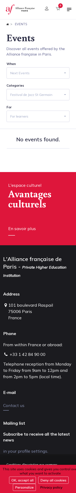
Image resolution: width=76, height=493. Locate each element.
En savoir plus (22, 228)
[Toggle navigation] (69, 11)
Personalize (24, 487)
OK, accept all (22, 480)
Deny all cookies (53, 480)
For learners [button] (19, 116)
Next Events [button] (20, 73)
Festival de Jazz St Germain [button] (31, 95)
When (11, 64)
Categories (15, 85)
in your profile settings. (25, 451)
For (9, 107)
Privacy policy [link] (51, 487)
